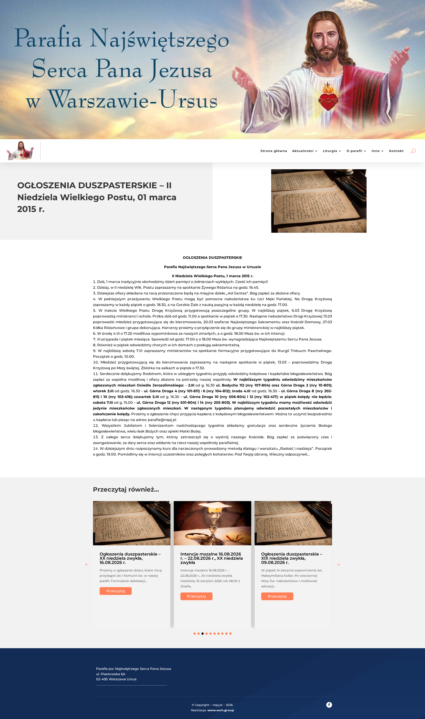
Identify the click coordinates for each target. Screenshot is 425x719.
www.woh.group (220, 710)
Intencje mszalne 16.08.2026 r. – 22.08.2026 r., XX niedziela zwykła (211, 558)
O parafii (354, 151)
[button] (338, 564)
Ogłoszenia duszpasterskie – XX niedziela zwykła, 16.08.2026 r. (130, 558)
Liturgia (330, 151)
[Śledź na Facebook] (329, 705)
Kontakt (396, 151)
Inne (376, 151)
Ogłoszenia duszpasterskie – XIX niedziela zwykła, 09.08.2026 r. (291, 558)
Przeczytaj (115, 591)
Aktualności (303, 151)
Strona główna (274, 151)
